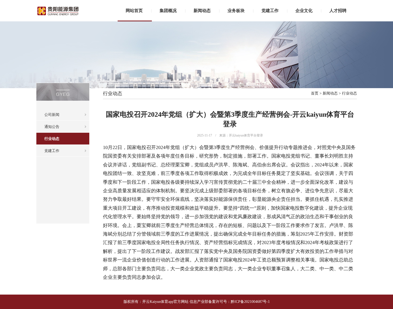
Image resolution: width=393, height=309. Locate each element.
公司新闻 (51, 115)
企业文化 (304, 10)
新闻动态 (202, 10)
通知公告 (51, 127)
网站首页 (134, 10)
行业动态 (51, 139)
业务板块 (236, 10)
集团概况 (168, 10)
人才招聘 (337, 10)
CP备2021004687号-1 (253, 302)
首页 (314, 93)
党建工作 (270, 10)
